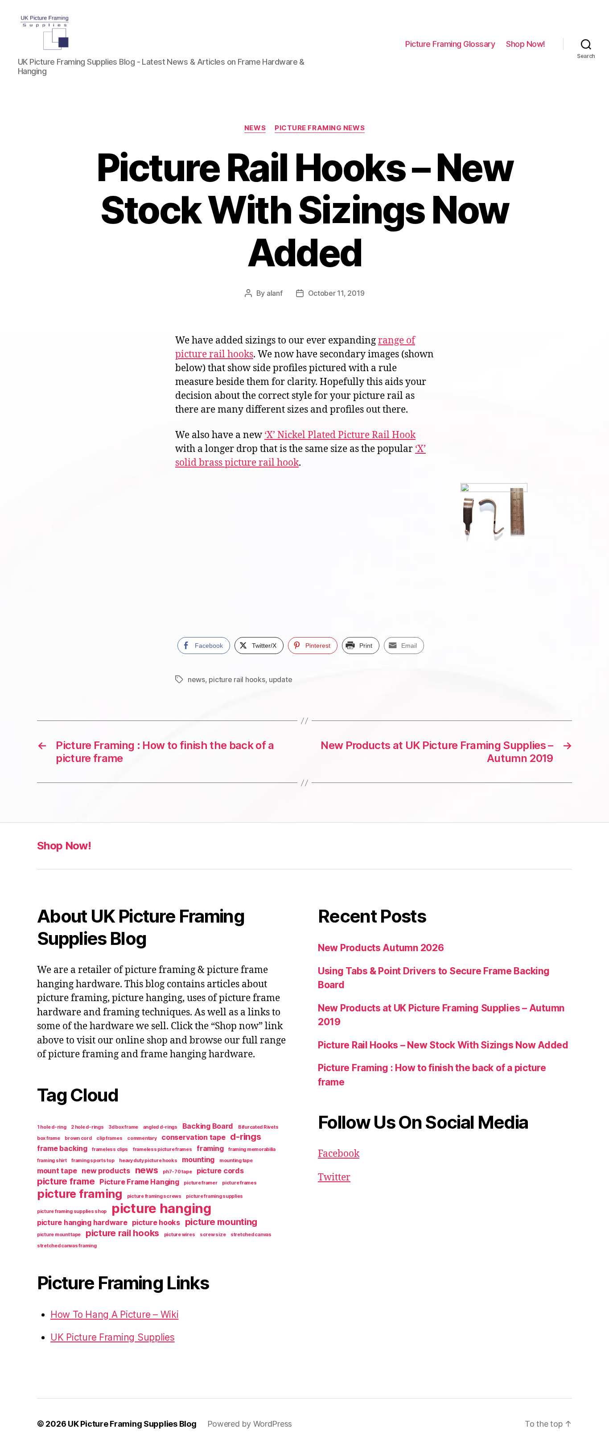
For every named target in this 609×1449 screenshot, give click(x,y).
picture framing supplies (214, 1196)
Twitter (334, 1178)
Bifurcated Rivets (258, 1127)
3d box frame (123, 1127)
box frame (48, 1138)
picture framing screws (154, 1196)
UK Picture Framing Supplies (112, 1337)
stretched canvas (251, 1235)
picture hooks (156, 1222)
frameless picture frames (162, 1149)
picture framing (79, 1194)
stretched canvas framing (67, 1246)
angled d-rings (160, 1127)
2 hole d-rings (87, 1127)
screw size (213, 1235)
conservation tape (193, 1137)
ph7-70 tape (177, 1172)
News (255, 128)
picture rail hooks (237, 679)
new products (106, 1170)
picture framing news (320, 128)
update (280, 679)
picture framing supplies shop (72, 1211)
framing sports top (92, 1160)
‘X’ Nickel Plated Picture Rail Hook (340, 435)
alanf (275, 293)
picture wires (179, 1235)
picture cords (220, 1170)
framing (210, 1148)
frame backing (62, 1148)
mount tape (57, 1170)
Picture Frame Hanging (139, 1181)
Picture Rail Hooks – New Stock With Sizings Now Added (443, 1045)
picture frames (239, 1183)
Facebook (338, 1154)
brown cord (78, 1138)
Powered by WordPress (249, 1423)
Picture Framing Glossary (450, 44)
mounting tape (236, 1160)
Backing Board (208, 1126)
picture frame (66, 1181)
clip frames (109, 1138)
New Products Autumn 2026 (381, 947)
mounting (198, 1159)
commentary (141, 1138)
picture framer (200, 1183)
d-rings (245, 1136)
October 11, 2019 (336, 293)
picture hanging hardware (82, 1222)
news (196, 679)
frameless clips (110, 1149)
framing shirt (52, 1160)
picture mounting (221, 1222)
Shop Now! (525, 44)
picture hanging (161, 1208)
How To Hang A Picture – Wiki (114, 1314)
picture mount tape (59, 1235)
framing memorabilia (252, 1149)
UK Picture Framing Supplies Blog (132, 1423)
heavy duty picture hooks (148, 1160)
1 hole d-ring (51, 1127)
